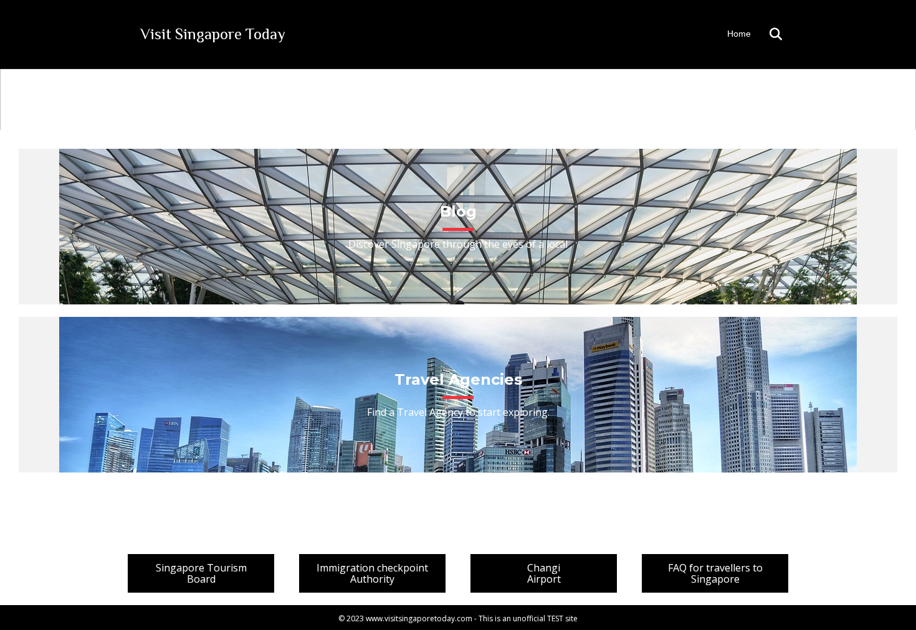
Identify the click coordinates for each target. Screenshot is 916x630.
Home (739, 34)
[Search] (768, 34)
